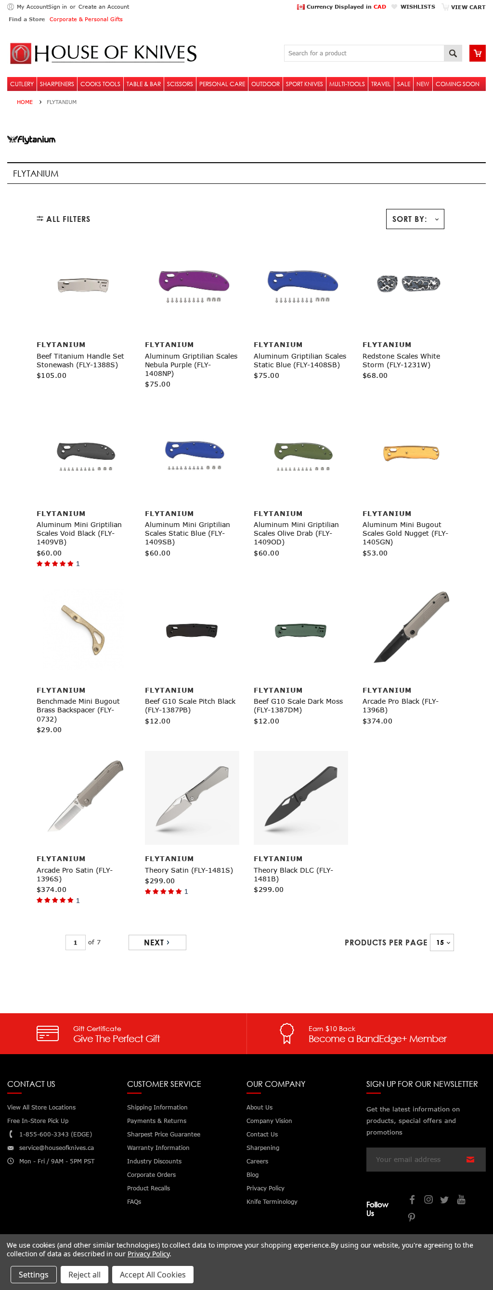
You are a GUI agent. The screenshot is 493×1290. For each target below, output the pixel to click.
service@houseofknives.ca (56, 1147)
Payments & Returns (156, 1120)
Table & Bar (144, 84)
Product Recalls (148, 1188)
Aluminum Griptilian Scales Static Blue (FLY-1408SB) (300, 360)
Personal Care (222, 84)
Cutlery (22, 84)
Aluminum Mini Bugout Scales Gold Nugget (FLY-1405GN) (405, 533)
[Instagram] (429, 1201)
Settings (34, 1274)
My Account (32, 6)
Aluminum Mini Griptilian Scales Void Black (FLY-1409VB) (79, 533)
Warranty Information (158, 1147)
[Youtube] (462, 1201)
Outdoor (265, 84)
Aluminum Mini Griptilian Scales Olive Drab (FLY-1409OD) (296, 533)
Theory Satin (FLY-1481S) (189, 870)
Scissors (180, 84)
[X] (445, 1201)
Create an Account (103, 6)
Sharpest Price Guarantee (163, 1134)
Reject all (84, 1274)
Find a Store (27, 19)
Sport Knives (304, 84)
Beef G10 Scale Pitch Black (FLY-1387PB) (190, 705)
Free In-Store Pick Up (37, 1120)
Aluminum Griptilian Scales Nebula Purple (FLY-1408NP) (191, 364)
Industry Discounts (154, 1161)
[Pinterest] (412, 1219)
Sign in (57, 6)
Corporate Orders (151, 1174)
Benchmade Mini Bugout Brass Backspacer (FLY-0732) (78, 709)
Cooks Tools (100, 84)
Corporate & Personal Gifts (86, 19)
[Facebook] (412, 1201)
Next (154, 942)
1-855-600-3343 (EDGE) (55, 1134)
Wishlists (418, 6)
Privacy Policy (148, 1253)
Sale (403, 84)
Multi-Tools (347, 84)
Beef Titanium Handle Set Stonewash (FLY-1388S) (80, 360)
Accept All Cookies (153, 1274)
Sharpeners (57, 84)
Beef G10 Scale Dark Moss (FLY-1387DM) (298, 705)
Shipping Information (157, 1107)
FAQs (134, 1201)
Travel (381, 84)
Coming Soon (458, 84)
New (422, 84)
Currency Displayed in (345, 6)
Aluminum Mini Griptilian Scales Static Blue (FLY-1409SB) (187, 533)
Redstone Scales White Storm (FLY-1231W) (401, 360)
